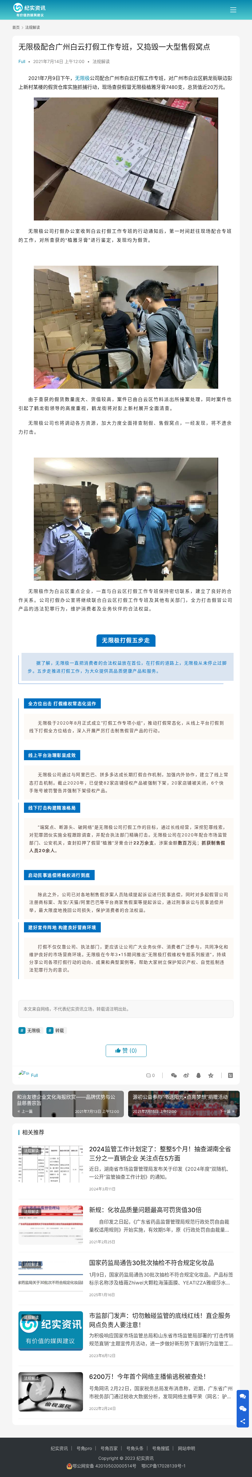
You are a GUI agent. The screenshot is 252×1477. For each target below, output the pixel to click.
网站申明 (186, 1448)
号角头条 (135, 1448)
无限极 (82, 78)
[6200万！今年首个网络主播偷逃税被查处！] (50, 1391)
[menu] (233, 9)
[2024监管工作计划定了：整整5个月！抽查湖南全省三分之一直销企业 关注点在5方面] (50, 1164)
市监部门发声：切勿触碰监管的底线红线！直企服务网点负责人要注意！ (159, 1320)
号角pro (84, 1448)
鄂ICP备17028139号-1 (163, 1465)
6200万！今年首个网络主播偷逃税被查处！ (149, 1376)
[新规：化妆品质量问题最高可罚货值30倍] (50, 1225)
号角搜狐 (160, 1448)
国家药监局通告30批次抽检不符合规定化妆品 (151, 1263)
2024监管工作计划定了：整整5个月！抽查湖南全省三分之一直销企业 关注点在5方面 (160, 1153)
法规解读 (101, 61)
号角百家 (109, 1448)
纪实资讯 (59, 1448)
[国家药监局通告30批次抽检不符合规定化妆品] (50, 1278)
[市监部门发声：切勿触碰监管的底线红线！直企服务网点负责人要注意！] (50, 1331)
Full (21, 61)
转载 (59, 1030)
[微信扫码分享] (173, 1075)
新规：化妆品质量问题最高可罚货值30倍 (145, 1210)
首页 (16, 27)
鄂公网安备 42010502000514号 (107, 1465)
